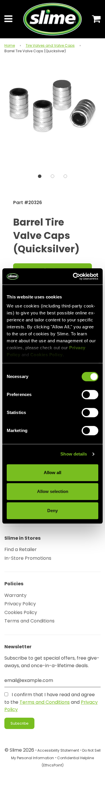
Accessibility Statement (58, 750)
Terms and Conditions (29, 621)
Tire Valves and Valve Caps (50, 45)
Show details (73, 453)
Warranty (15, 595)
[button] (39, 176)
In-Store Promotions (27, 558)
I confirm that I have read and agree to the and (51, 702)
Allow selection (52, 491)
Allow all (52, 472)
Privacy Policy (20, 603)
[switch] (90, 394)
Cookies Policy (20, 612)
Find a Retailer (20, 549)
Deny (52, 510)
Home (9, 45)
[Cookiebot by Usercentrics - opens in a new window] (74, 276)
